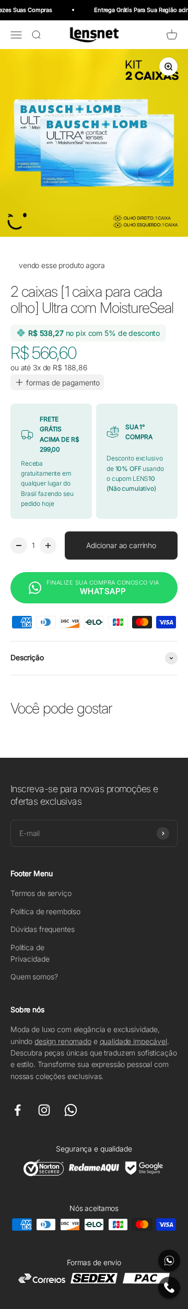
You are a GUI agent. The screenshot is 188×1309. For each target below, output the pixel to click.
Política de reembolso (45, 911)
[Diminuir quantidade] (18, 545)
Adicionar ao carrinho (121, 545)
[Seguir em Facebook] (17, 1110)
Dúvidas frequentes (42, 929)
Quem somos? (33, 976)
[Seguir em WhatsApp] (71, 1110)
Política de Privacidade (29, 953)
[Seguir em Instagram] (44, 1110)
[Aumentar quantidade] (48, 545)
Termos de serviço (41, 893)
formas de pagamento (63, 382)
